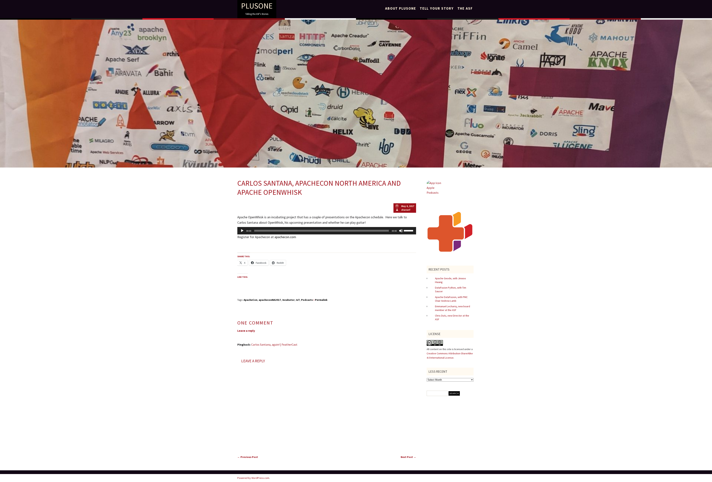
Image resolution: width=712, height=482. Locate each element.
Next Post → (408, 457)
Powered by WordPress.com (253, 478)
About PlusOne (400, 8)
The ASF (465, 8)
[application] (326, 230)
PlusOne (257, 6)
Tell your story (437, 8)
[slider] (409, 230)
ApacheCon (250, 300)
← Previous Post (247, 457)
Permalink (321, 300)
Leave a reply (246, 330)
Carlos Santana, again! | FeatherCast (274, 344)
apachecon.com (285, 237)
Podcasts (307, 300)
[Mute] (401, 231)
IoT (298, 300)
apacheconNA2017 (270, 300)
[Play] (242, 231)
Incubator (288, 300)
